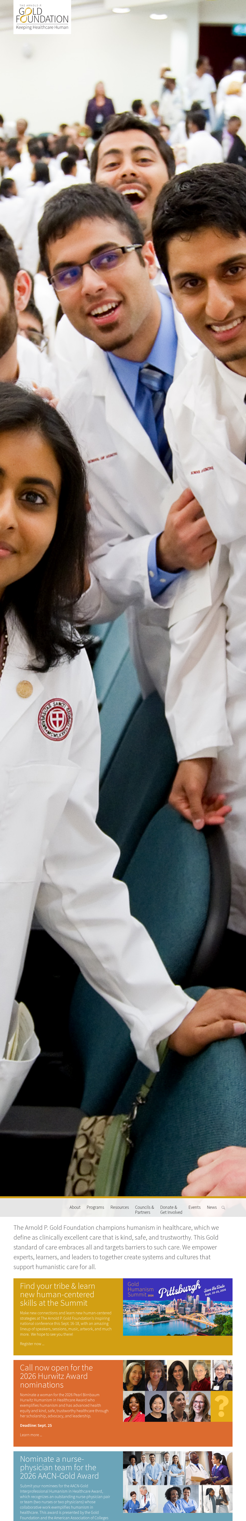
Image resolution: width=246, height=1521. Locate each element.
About (75, 1207)
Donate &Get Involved (171, 1210)
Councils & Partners (144, 1210)
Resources (120, 1207)
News (212, 1207)
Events (195, 1207)
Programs (95, 1207)
